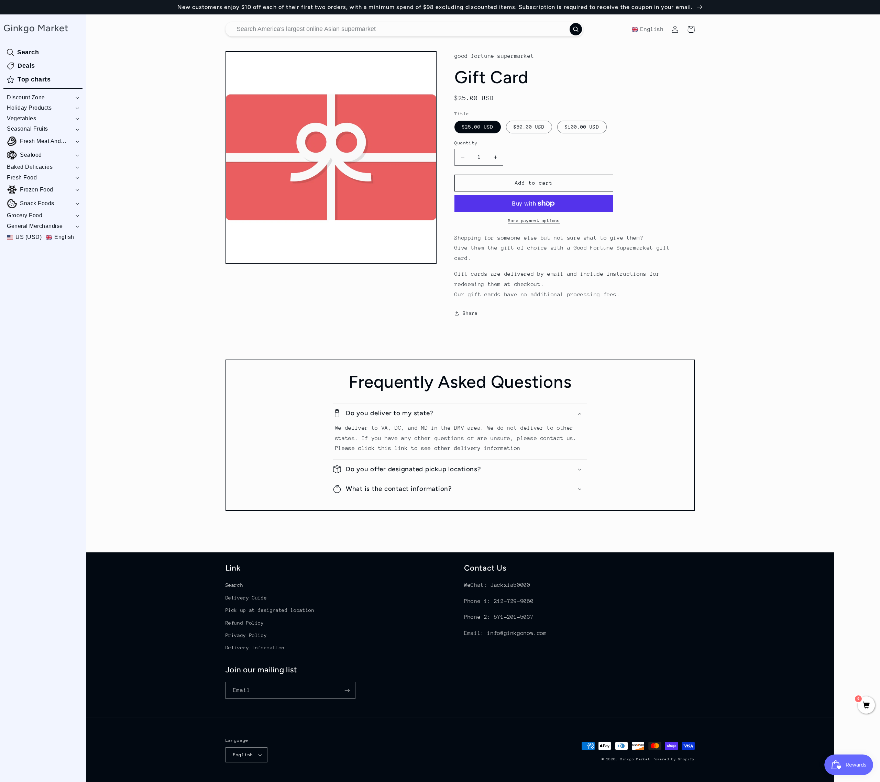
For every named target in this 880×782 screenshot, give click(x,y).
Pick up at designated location (270, 610)
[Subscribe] (347, 690)
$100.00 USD (582, 127)
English (243, 754)
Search (234, 585)
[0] (866, 705)
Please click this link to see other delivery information (427, 448)
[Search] (576, 29)
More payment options (534, 220)
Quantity (465, 142)
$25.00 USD (477, 127)
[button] (42, 97)
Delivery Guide (246, 598)
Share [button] (470, 313)
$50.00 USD (529, 127)
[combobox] (404, 29)
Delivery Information (255, 647)
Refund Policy (245, 623)
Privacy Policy (246, 635)
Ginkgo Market (635, 759)
